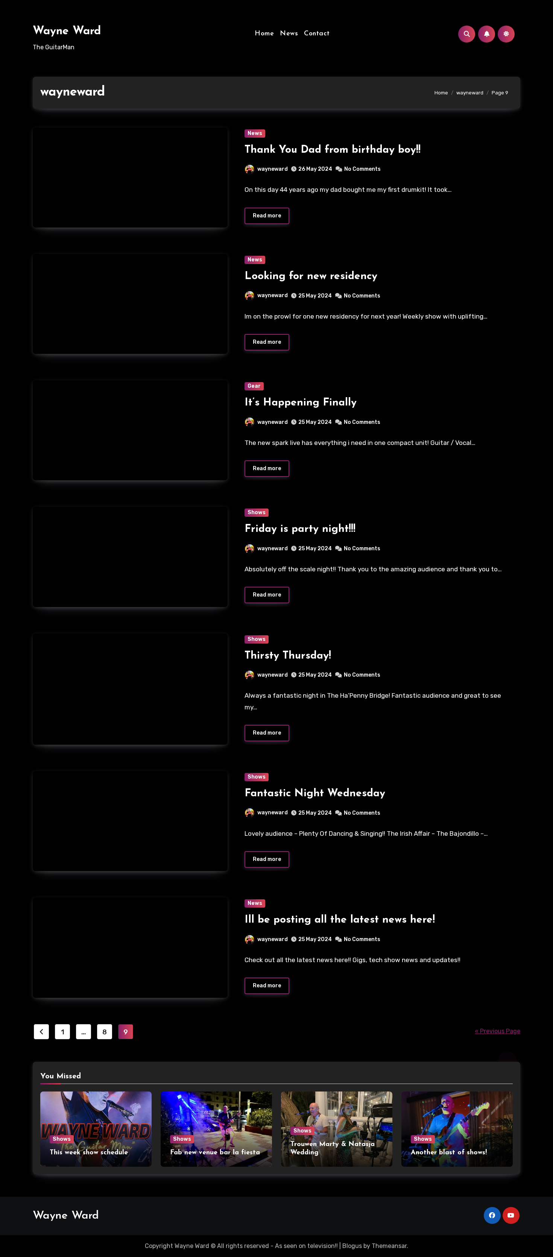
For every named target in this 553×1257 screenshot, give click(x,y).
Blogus (352, 1245)
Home (264, 33)
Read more (267, 216)
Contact (317, 33)
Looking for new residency (311, 276)
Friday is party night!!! (300, 529)
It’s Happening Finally (301, 403)
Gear (254, 386)
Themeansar (389, 1245)
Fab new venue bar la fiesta (215, 1152)
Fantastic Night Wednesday (315, 793)
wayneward (272, 169)
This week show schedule (89, 1152)
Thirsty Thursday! (288, 656)
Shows (257, 512)
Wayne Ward (67, 31)
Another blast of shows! (449, 1152)
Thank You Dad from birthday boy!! (333, 150)
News (289, 33)
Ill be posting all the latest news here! (340, 920)
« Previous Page (497, 1031)
